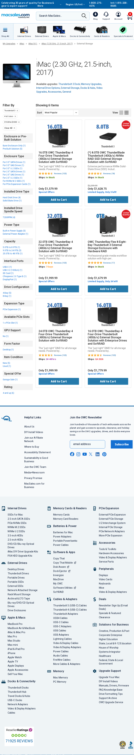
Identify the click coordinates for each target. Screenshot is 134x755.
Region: (74, 4)
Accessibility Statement (37, 452)
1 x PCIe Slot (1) (10, 323)
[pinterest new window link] (104, 454)
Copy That (59, 558)
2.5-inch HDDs (15, 539)
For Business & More (46, 4)
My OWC (58, 583)
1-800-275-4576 (95, 4)
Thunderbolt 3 (9, 111)
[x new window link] (91, 454)
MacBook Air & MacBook (21, 628)
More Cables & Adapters (66, 664)
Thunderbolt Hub (17, 691)
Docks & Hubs (87, 87)
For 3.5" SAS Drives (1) (13, 165)
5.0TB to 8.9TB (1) (11, 247)
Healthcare (105, 656)
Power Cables (61, 545)
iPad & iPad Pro (16, 649)
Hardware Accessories (111, 553)
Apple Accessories (18, 670)
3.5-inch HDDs (15, 535)
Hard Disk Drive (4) (12, 197)
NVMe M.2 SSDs (16, 527)
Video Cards (105, 579)
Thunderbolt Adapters (65, 613)
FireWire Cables (61, 659)
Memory (58, 671)
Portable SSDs (16, 581)
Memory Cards (61, 514)
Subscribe (122, 444)
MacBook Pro (15, 624)
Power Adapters (62, 536)
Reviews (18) (109, 173)
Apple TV (13, 661)
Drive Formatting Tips (111, 694)
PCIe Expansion (109, 508)
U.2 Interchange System (112, 523)
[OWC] (15, 16)
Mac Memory (60, 677)
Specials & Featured (110, 613)
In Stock (50, 177)
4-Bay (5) (7, 293)
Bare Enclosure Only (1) (14, 145)
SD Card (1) (8, 273)
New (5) (6, 363)
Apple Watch (15, 657)
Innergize (58, 575)
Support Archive (108, 698)
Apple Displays (16, 665)
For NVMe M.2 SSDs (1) (14, 181)
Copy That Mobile (63, 562)
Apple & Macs (16, 617)
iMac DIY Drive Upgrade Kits (23, 551)
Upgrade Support (110, 671)
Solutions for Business (114, 624)
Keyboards (105, 583)
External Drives (17, 563)
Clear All (8, 128)
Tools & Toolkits (107, 549)
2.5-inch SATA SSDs (19, 518)
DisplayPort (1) (10, 279)
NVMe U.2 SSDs (16, 531)
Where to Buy (31, 446)
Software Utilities (63, 587)
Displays (103, 575)
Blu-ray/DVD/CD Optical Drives (21, 604)
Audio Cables (60, 655)
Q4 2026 (99, 359)
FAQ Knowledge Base (111, 689)
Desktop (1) (8, 349)
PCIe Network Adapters (112, 531)
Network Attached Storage (23, 590)
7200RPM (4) (9, 217)
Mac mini (13, 644)
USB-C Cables (61, 622)
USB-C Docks (15, 700)
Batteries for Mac (63, 532)
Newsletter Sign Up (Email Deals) (113, 607)
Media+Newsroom (34, 472)
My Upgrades (9, 43)
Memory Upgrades (91, 84)
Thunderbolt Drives (18, 573)
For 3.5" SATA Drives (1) (14, 162)
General (66, 91)
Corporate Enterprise (110, 635)
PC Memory (59, 681)
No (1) (6, 336)
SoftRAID (58, 592)
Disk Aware (59, 566)
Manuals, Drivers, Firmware (114, 685)
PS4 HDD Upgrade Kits (20, 555)
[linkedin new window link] (98, 454)
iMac (22, 43)
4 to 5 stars (8, 116)
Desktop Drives (16, 569)
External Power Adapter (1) (15, 234)
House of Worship (108, 647)
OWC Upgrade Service (111, 702)
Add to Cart (59, 200)
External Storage (70, 87)
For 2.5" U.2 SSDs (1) (12, 178)
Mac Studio (14, 640)
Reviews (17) (109, 263)
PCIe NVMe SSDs (17, 523)
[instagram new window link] (78, 454)
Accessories (54, 91)
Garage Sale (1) (10, 379)
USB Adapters (61, 634)
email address (82, 444)
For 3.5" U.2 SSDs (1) (12, 168)
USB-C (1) (7, 267)
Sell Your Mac (15, 674)
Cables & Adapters (65, 599)
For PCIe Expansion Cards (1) (17, 184)
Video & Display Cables (65, 643)
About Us (29, 426)
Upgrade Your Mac (109, 677)
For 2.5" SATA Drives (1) (14, 171)
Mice (101, 587)
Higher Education (108, 639)
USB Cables (59, 630)
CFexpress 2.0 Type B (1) (15, 276)
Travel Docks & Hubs (19, 696)
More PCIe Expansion (110, 535)
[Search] (84, 16)
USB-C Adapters (62, 626)
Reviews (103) (60, 173)
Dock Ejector (60, 571)
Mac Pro (12, 636)
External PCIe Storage (111, 518)
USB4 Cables (60, 618)
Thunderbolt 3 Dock (69, 84)
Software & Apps (64, 552)
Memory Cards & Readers (70, 508)
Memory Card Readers (65, 518)
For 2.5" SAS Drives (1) (13, 175)
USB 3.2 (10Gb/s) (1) (12, 270)
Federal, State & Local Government (111, 662)
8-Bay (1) (7, 296)
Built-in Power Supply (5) (14, 231)
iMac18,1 (32, 43)
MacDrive (58, 579)
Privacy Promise (33, 478)
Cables (11, 712)
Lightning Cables (62, 639)
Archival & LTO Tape (19, 598)
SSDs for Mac (15, 514)
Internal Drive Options (48, 87)
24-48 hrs (51, 359)
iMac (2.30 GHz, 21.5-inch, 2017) (57, 43)
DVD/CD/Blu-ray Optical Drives (21, 545)
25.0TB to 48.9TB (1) (13, 253)
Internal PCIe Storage (111, 527)
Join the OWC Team (35, 467)
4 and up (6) (8, 393)
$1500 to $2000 (10, 122)
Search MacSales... (50, 15)
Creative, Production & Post (114, 631)
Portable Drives (16, 577)
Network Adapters (18, 704)
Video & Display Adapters (22, 708)
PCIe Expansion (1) (12, 309)
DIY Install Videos (33, 432)
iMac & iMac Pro (16, 632)
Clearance (104, 617)
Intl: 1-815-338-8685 (119, 4)
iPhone (12, 653)
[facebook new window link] (72, 454)
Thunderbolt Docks (18, 687)
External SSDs (15, 586)
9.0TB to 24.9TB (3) (12, 250)
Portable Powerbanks (65, 540)
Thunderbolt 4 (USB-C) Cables (70, 609)
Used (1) (7, 366)
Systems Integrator (110, 651)
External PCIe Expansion (112, 514)
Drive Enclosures (17, 610)
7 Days (49, 266)
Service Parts (106, 561)
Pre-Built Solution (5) (12, 149)
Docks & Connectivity (21, 681)
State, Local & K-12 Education (115, 643)
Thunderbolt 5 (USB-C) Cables (70, 605)
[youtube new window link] (84, 454)
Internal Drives (17, 508)
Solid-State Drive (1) (12, 200)
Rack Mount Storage (19, 594)
